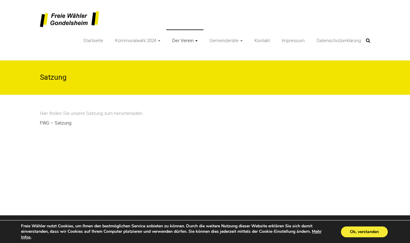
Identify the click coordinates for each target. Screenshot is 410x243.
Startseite (93, 40)
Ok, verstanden (364, 232)
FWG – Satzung (55, 123)
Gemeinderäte (224, 40)
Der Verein (183, 40)
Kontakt (262, 40)
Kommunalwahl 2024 (135, 40)
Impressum (293, 40)
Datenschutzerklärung (339, 40)
